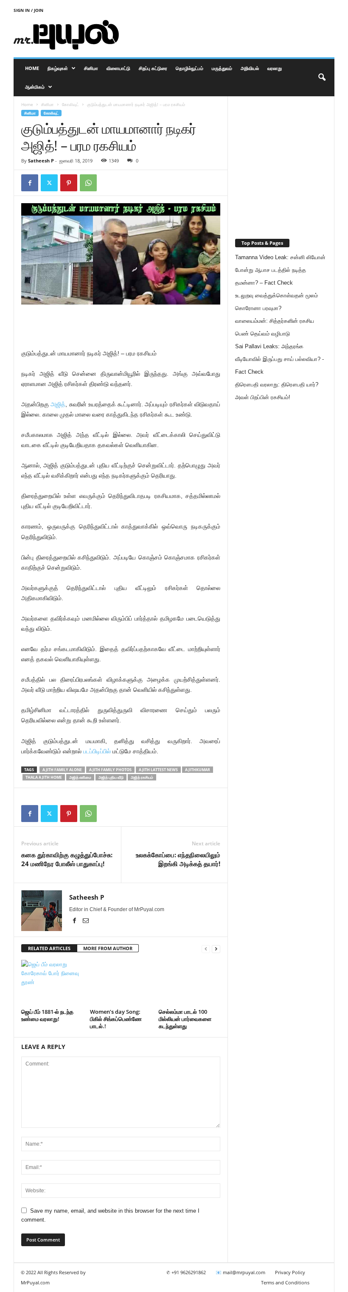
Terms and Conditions (285, 1282)
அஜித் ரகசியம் (142, 777)
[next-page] (216, 948)
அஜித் (58, 404)
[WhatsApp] (88, 182)
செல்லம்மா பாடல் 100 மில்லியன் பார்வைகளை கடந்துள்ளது (185, 1019)
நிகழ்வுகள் (58, 68)
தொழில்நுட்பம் (189, 68)
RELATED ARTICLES (49, 948)
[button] (321, 77)
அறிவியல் (250, 68)
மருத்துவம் (222, 68)
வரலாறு (274, 68)
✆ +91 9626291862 (186, 1272)
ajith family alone (62, 769)
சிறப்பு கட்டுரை (153, 68)
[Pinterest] (68, 182)
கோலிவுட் (70, 104)
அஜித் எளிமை (80, 777)
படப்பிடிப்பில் (97, 751)
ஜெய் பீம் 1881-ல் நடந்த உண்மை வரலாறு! (47, 1015)
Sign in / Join (28, 10)
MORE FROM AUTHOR (107, 948)
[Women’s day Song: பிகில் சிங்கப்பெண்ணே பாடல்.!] (121, 983)
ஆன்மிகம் (35, 87)
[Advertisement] (226, 35)
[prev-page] (206, 948)
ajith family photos (110, 769)
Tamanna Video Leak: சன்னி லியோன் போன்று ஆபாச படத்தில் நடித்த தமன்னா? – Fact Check (280, 270)
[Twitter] (49, 182)
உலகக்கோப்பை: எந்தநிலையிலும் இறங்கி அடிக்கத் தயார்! (178, 859)
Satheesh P (41, 160)
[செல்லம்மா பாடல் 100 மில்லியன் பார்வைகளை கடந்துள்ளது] (189, 983)
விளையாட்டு (118, 68)
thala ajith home (43, 777)
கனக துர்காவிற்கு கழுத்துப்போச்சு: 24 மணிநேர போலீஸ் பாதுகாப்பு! (66, 859)
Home (32, 68)
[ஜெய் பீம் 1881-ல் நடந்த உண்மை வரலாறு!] (52, 983)
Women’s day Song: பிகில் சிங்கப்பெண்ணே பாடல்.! (116, 1019)
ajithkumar (197, 769)
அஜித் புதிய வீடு (110, 777)
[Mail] (86, 921)
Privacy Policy (290, 1272)
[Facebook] (29, 182)
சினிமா (91, 68)
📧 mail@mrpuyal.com (240, 1272)
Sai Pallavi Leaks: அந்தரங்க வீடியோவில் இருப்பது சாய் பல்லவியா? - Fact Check (279, 359)
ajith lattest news (158, 769)
